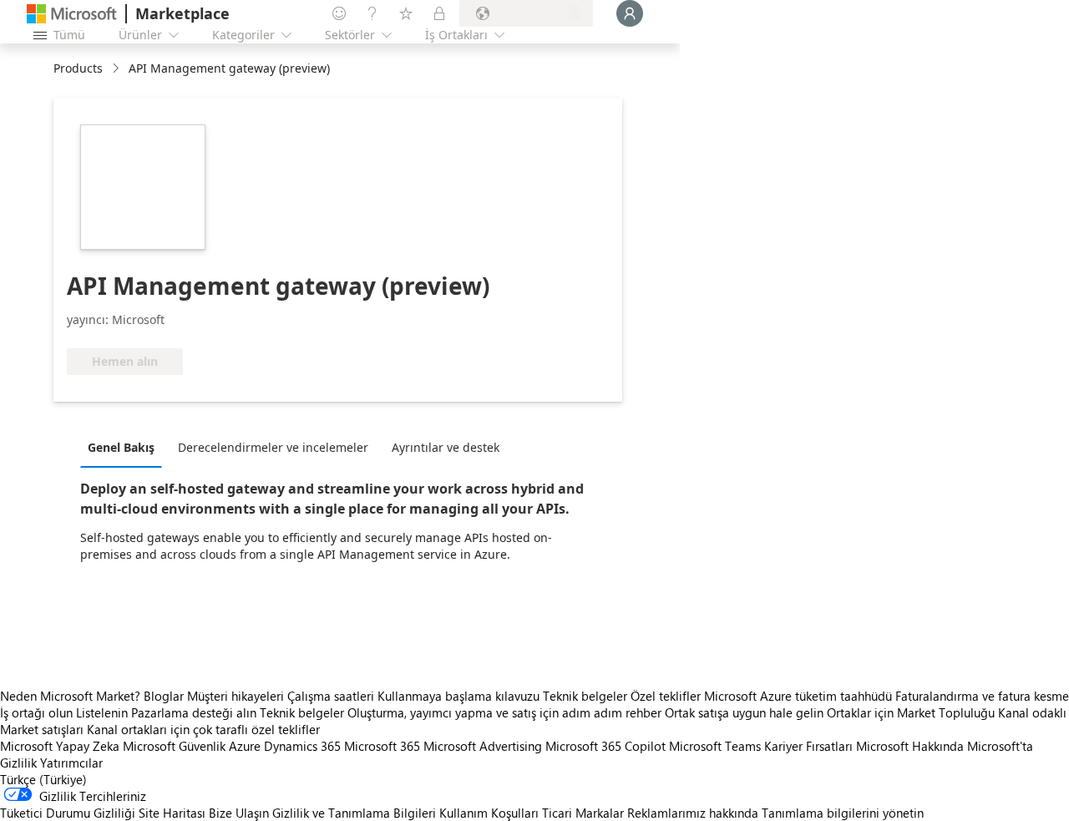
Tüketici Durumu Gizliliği (67, 812)
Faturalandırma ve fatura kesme (982, 695)
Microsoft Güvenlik (174, 745)
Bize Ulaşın (239, 812)
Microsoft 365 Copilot (605, 745)
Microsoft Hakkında (910, 745)
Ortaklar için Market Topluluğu (911, 712)
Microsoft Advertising (482, 745)
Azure (245, 745)
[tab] (125, 446)
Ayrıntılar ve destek (445, 447)
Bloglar (164, 695)
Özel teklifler (666, 695)
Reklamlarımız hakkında (692, 812)
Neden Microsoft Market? (70, 695)
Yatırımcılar (71, 762)
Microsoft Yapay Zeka (59, 745)
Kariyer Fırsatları (808, 745)
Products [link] (78, 68)
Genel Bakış (121, 447)
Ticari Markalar (583, 812)
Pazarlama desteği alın (193, 712)
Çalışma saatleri (330, 695)
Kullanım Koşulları (489, 812)
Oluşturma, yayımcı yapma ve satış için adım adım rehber (504, 712)
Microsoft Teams (715, 745)
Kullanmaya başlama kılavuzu (458, 695)
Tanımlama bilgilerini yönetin (843, 812)
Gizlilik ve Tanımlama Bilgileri (354, 812)
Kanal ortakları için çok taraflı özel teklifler (203, 729)
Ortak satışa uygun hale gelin (744, 712)
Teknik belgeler (585, 695)
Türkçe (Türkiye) (43, 779)
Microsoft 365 (382, 745)
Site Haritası (172, 812)
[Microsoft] (72, 13)
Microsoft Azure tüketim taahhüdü (799, 695)
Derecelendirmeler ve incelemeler (273, 447)
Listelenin (102, 712)
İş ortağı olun (36, 712)
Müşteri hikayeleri (235, 695)
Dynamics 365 (302, 745)
